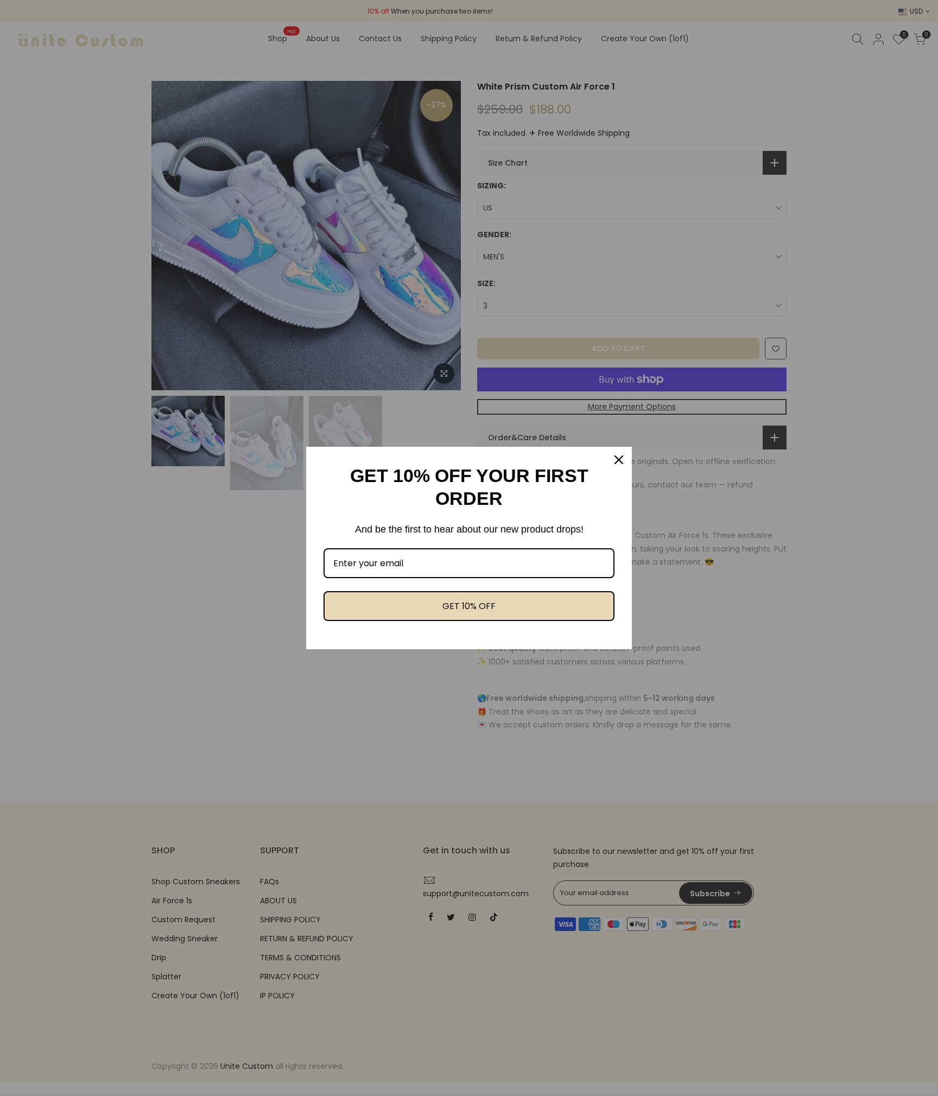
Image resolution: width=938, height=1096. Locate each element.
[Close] (619, 460)
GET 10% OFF (469, 606)
